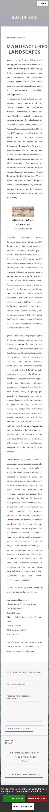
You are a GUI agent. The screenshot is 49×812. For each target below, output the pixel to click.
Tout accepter (14, 798)
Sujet (16, 684)
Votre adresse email (24, 672)
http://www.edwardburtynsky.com (22, 592)
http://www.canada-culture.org (20, 651)
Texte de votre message (19, 697)
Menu (43, 3)
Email (24, 761)
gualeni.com (24, 17)
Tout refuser (37, 798)
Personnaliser (23, 806)
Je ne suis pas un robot (25, 757)
